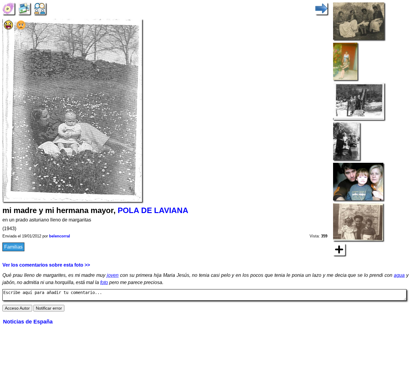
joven (113, 275)
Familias (13, 246)
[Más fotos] (339, 249)
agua (399, 275)
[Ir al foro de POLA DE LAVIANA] (40, 8)
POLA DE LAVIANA (153, 210)
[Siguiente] (321, 8)
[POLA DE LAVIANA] (8, 8)
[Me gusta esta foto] (8, 27)
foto (104, 282)
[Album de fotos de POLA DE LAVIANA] (24, 8)
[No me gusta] (21, 27)
